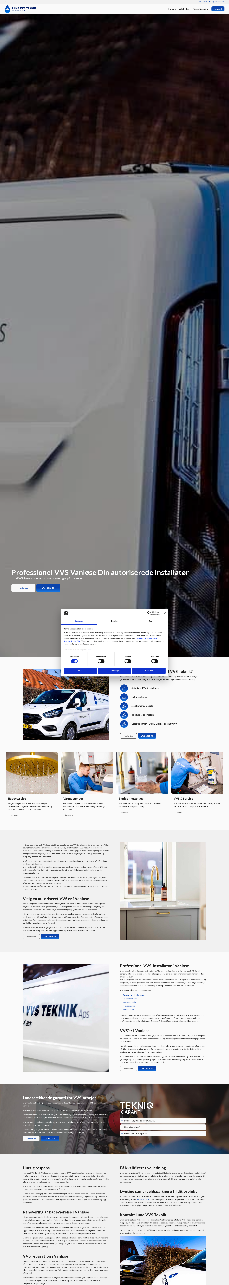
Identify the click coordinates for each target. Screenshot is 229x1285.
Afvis (80, 671)
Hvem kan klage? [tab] (132, 1127)
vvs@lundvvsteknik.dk (217, 1)
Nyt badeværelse (130, 998)
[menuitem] (203, 1)
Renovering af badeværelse (134, 995)
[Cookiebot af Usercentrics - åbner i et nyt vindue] (149, 613)
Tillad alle (149, 671)
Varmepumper (128, 1009)
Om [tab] (150, 621)
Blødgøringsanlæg (130, 1002)
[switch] (101, 661)
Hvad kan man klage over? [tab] (136, 1133)
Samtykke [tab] (79, 621)
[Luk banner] (165, 613)
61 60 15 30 (203, 1)
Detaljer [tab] (114, 621)
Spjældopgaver (129, 1006)
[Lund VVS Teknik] (21, 9)
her (89, 650)
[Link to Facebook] (5, 2)
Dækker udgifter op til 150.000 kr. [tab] (139, 1120)
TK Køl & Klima (143, 1199)
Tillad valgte (114, 671)
